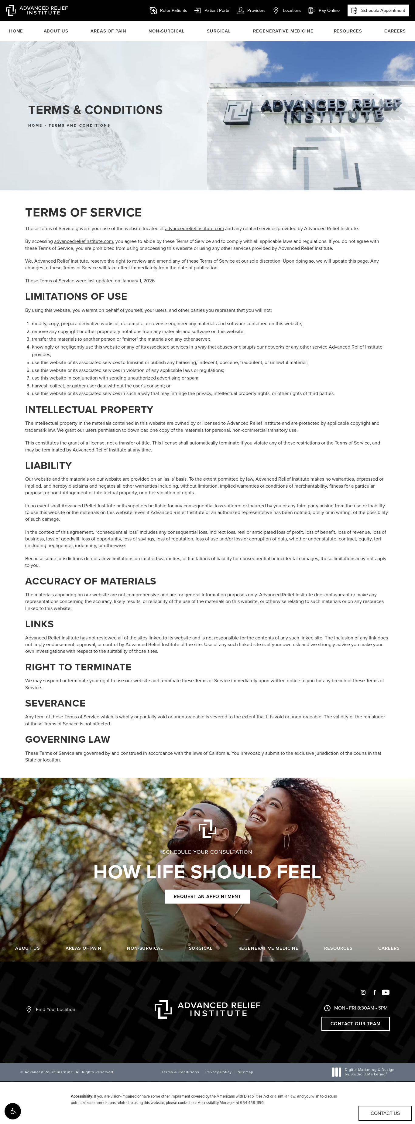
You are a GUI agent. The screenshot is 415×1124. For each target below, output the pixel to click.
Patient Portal (212, 10)
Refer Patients (173, 10)
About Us (56, 31)
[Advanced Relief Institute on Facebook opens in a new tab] (374, 992)
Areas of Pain (108, 31)
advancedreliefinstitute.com (194, 228)
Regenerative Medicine (283, 31)
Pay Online (324, 10)
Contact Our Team (355, 1023)
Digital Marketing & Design (370, 1072)
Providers (256, 10)
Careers (395, 31)
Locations (292, 10)
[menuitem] (363, 994)
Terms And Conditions (80, 125)
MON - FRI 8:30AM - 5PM (361, 1007)
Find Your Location (55, 1009)
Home (16, 31)
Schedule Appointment (383, 10)
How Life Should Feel (207, 866)
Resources (348, 31)
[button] (13, 1111)
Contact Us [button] (385, 1113)
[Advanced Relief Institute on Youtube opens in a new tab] (386, 992)
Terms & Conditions (180, 1072)
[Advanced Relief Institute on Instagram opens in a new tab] (363, 992)
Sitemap (245, 1072)
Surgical (219, 31)
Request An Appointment (207, 896)
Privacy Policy (218, 1072)
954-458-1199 (252, 1102)
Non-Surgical (167, 31)
